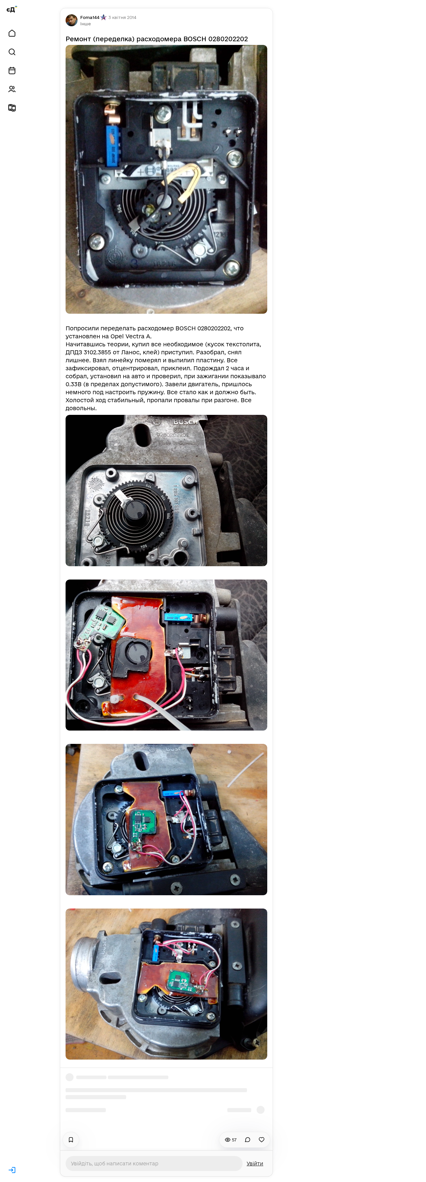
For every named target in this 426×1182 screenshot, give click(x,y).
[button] (85, 24)
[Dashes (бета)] (12, 108)
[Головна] (12, 33)
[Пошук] (12, 52)
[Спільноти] (12, 89)
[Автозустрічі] (12, 71)
